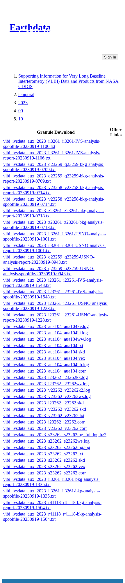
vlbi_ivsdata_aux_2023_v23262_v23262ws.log (47, 396)
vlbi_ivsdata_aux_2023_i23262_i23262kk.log (45, 377)
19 (20, 118)
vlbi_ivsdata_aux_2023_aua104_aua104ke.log (46, 326)
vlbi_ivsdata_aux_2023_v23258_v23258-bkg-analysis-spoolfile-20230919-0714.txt (53, 202)
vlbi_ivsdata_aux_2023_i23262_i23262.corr (44, 421)
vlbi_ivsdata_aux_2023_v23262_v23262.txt (43, 415)
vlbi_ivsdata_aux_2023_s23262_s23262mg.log (46, 447)
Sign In (110, 57)
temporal (26, 94)
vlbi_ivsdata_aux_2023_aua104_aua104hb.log (46, 364)
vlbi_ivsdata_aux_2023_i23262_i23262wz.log (46, 383)
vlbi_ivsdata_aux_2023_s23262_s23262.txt (43, 453)
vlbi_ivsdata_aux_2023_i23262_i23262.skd (43, 402)
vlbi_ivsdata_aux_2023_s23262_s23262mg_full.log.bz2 (54, 434)
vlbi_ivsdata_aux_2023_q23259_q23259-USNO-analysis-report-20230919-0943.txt (48, 259)
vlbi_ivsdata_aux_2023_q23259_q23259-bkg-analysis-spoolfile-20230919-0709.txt (53, 167)
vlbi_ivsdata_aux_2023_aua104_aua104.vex (44, 358)
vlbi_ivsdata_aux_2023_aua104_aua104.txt (43, 345)
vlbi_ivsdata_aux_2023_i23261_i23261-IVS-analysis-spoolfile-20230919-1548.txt (53, 294)
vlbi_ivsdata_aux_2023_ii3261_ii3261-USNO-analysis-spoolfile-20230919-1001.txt (54, 236)
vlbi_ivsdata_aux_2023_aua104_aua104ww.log (47, 339)
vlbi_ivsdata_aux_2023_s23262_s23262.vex (44, 466)
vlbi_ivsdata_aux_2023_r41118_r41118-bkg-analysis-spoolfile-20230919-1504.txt (52, 517)
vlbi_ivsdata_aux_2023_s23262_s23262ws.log (46, 441)
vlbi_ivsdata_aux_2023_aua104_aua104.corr (44, 370)
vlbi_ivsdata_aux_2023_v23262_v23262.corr (45, 428)
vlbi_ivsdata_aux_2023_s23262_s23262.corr (44, 472)
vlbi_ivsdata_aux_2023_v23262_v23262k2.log (46, 390)
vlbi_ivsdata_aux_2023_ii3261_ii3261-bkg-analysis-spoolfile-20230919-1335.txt (51, 493)
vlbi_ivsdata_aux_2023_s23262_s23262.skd (44, 460)
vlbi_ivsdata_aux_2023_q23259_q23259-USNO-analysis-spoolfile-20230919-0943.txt (48, 271)
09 (20, 110)
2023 (23, 102)
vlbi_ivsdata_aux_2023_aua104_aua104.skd (44, 351)
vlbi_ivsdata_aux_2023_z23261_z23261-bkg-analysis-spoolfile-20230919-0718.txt (53, 225)
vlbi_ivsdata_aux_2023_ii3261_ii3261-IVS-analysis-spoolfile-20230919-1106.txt (51, 144)
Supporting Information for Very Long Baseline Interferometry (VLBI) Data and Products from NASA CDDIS (68, 81)
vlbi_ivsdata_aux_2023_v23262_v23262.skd (44, 409)
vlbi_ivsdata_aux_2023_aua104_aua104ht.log (45, 332)
